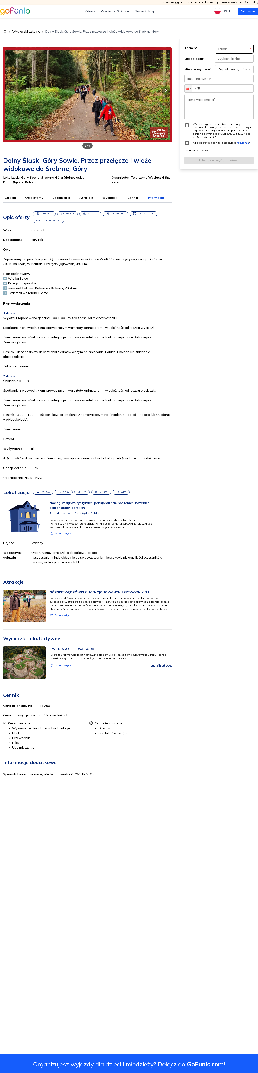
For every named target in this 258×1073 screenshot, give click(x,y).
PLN (227, 11)
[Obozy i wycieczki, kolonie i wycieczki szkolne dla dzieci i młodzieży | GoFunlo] (15, 11)
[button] (188, 88)
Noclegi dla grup (146, 11)
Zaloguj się (248, 11)
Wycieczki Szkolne (115, 11)
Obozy (90, 11)
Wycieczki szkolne (26, 31)
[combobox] (234, 69)
